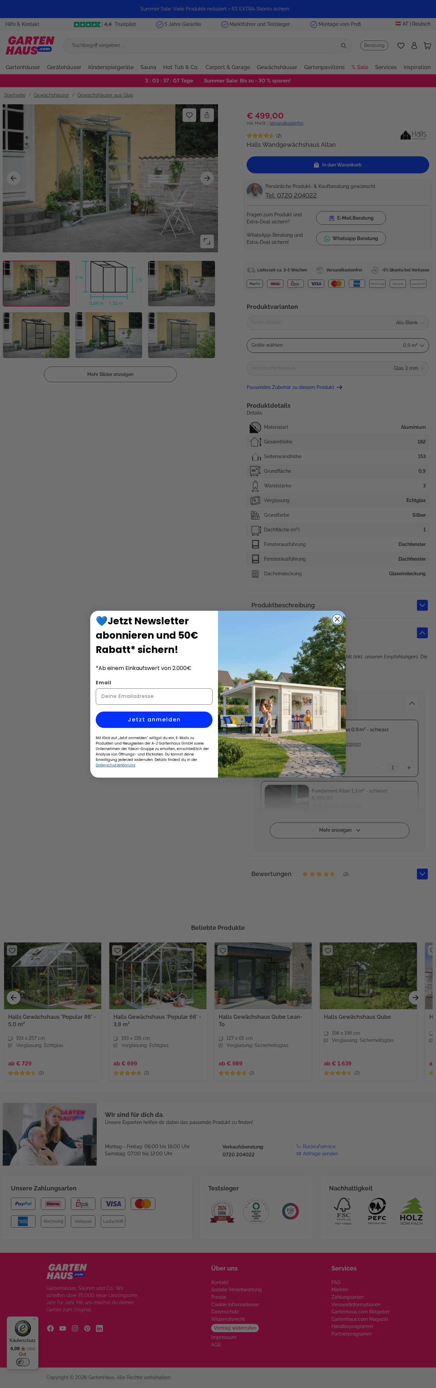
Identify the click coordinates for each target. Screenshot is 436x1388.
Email (103, 682)
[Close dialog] (337, 619)
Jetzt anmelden (154, 719)
